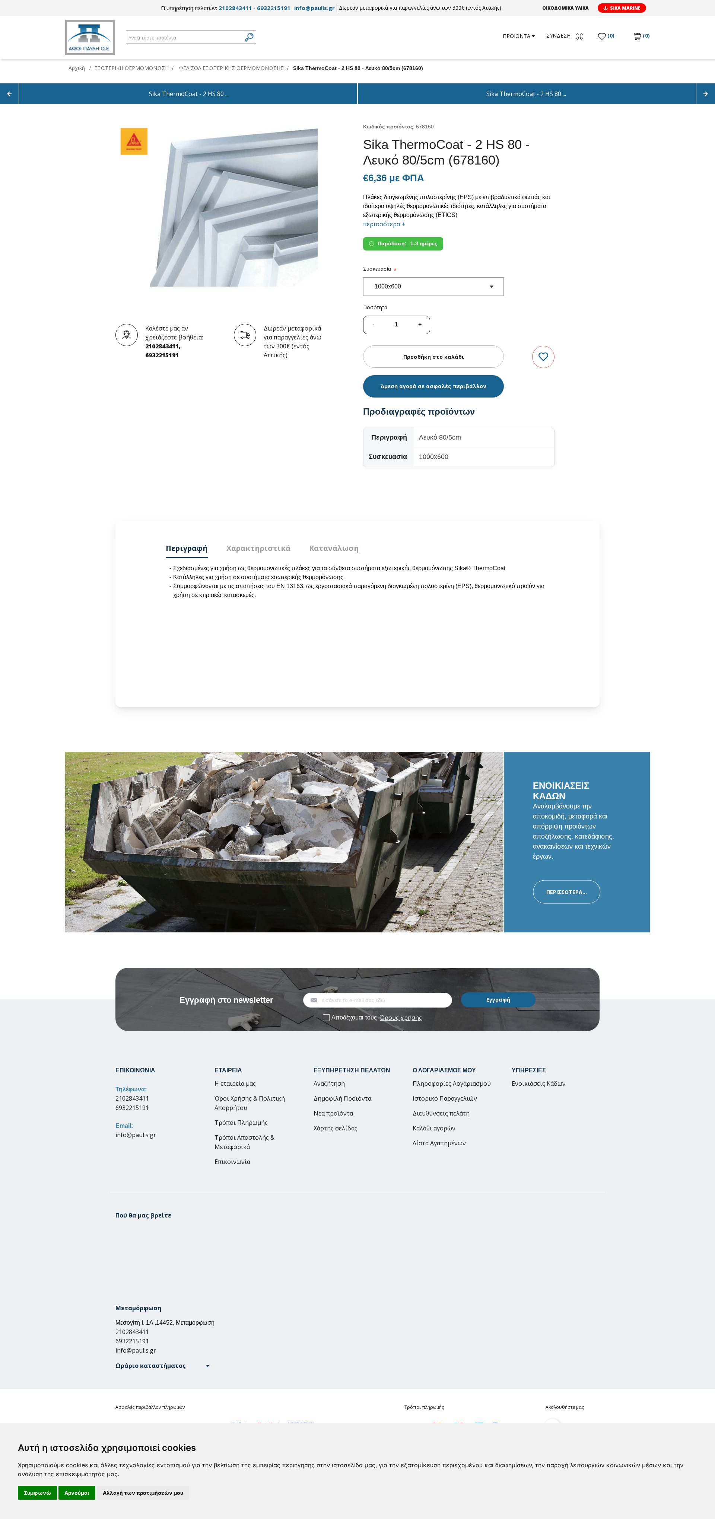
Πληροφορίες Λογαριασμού (452, 1083)
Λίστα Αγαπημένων (439, 1143)
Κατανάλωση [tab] (334, 548)
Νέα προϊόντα (333, 1113)
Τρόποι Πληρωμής (241, 1122)
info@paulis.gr (314, 8)
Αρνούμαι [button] (76, 1493)
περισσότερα (384, 224)
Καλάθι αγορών (434, 1128)
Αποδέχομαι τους (376, 1018)
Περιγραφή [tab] (187, 548)
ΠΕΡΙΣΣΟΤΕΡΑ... (566, 892)
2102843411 (235, 8)
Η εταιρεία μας (235, 1083)
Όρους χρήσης (401, 1018)
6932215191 (273, 8)
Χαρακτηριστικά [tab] (258, 548)
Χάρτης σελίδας (336, 1128)
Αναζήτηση (329, 1083)
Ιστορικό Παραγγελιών (445, 1098)
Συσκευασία (377, 269)
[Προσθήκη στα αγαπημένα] (543, 357)
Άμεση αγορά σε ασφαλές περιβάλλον (433, 386)
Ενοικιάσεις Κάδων (539, 1083)
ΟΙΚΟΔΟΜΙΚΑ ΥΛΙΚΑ (565, 8)
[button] (162, 1366)
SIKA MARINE (625, 8)
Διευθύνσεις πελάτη (441, 1113)
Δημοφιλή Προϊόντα (342, 1098)
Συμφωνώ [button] (37, 1493)
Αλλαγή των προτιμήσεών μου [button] (143, 1493)
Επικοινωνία (232, 1162)
